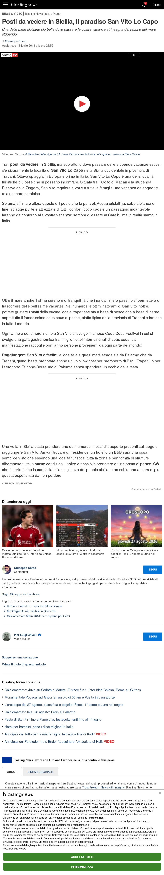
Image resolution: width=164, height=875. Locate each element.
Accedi (157, 5)
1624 (80, 803)
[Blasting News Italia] (24, 4)
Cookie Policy (17, 848)
